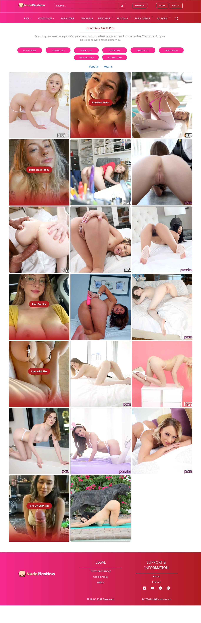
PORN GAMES (142, 18)
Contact (156, 582)
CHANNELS (87, 18)
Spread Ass (114, 50)
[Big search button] (122, 5)
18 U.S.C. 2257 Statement (100, 599)
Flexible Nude (29, 50)
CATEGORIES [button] (45, 18)
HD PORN (162, 18)
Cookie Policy (100, 576)
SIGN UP (176, 5)
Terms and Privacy (100, 571)
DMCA (100, 582)
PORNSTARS (67, 18)
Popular (94, 66)
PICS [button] (27, 18)
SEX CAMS (122, 18)
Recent (108, 66)
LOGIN (162, 5)
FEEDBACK (139, 5)
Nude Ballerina (86, 57)
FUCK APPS (104, 18)
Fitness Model (171, 50)
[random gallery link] (176, 18)
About (156, 576)
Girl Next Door (115, 57)
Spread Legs (86, 50)
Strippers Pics (58, 50)
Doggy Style (143, 50)
